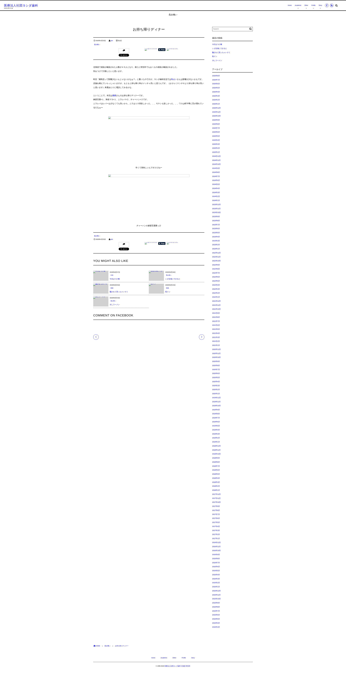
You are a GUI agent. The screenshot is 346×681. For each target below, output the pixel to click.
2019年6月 (216, 422)
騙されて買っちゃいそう (119, 292)
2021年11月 (216, 305)
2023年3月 (216, 241)
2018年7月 (216, 466)
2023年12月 (216, 204)
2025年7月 (216, 128)
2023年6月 (216, 229)
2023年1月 (216, 249)
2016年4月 (216, 575)
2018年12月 (216, 446)
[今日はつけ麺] (99, 272)
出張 (112, 275)
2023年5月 (216, 233)
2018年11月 (216, 450)
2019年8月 (216, 414)
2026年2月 (216, 100)
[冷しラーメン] (99, 298)
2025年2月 (216, 148)
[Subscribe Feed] (331, 5)
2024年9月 (216, 168)
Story (320, 5)
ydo (112, 41)
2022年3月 (216, 289)
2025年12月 (216, 108)
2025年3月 (216, 144)
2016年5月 (216, 571)
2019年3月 (216, 434)
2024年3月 (216, 192)
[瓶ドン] (152, 285)
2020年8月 (216, 365)
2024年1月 (216, 200)
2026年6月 (216, 84)
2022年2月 (216, 293)
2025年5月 (216, 136)
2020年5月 (216, 377)
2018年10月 (216, 454)
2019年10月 (216, 406)
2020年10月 (216, 357)
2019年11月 (216, 402)
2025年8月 (216, 124)
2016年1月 (216, 587)
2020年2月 (216, 389)
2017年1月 (216, 538)
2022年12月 (216, 253)
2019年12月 (216, 398)
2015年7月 (216, 611)
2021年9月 (216, 313)
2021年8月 (216, 317)
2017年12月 (216, 494)
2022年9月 (216, 265)
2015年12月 (216, 591)
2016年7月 (216, 563)
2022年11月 (216, 257)
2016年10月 (216, 550)
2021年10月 (216, 309)
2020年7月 (216, 369)
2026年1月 (216, 104)
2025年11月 (216, 112)
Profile (313, 5)
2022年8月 (216, 269)
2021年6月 (216, 325)
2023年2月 (216, 245)
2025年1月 (216, 152)
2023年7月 (216, 225)
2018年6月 (216, 470)
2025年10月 (216, 116)
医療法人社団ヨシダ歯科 (21, 5)
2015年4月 (216, 623)
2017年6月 (216, 518)
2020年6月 (216, 373)
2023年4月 (216, 237)
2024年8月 (216, 172)
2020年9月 (216, 361)
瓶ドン (167, 292)
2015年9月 (216, 603)
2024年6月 (216, 180)
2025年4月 (216, 140)
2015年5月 (216, 619)
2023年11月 (216, 209)
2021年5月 (216, 329)
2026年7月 (216, 80)
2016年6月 (216, 567)
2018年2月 (216, 486)
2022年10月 (216, 261)
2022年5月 (216, 281)
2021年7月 (216, 321)
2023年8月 (216, 221)
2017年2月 (216, 534)
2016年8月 (216, 559)
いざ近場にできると (172, 279)
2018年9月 (216, 458)
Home (290, 5)
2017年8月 (216, 510)
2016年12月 (216, 542)
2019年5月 (216, 426)
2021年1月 (216, 345)
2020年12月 (216, 349)
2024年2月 (216, 196)
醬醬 (114, 95)
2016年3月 (216, 579)
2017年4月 (216, 526)
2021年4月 (216, 333)
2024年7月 (216, 176)
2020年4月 (216, 381)
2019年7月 (216, 418)
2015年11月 (216, 595)
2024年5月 (216, 184)
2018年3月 (216, 482)
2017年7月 (216, 514)
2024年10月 (216, 164)
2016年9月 (216, 554)
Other (306, 5)
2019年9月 (216, 410)
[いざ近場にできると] (156, 272)
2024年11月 (216, 160)
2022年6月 (216, 277)
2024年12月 (216, 156)
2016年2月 (216, 583)
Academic (298, 5)
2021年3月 (216, 337)
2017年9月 (216, 506)
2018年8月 (216, 462)
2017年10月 (216, 502)
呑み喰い (97, 44)
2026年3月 (216, 96)
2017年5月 (216, 522)
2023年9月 (216, 216)
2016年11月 (216, 547)
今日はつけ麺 (115, 279)
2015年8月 (216, 607)
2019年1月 (216, 442)
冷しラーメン (115, 305)
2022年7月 (216, 273)
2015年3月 (216, 627)
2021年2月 (216, 341)
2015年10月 (216, 599)
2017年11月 (216, 498)
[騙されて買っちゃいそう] (100, 285)
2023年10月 (216, 212)
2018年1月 (216, 490)
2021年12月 (216, 301)
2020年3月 (216, 386)
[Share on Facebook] (327, 5)
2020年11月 (216, 353)
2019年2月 (216, 438)
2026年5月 (216, 88)
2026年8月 (216, 76)
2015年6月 (216, 615)
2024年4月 (216, 188)
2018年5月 (216, 474)
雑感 (112, 288)
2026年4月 (216, 92)
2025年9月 (216, 120)
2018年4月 (216, 478)
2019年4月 (216, 430)
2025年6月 (216, 132)
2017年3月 (216, 530)
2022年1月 (216, 297)
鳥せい (174, 79)
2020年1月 (216, 394)
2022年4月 (216, 285)
